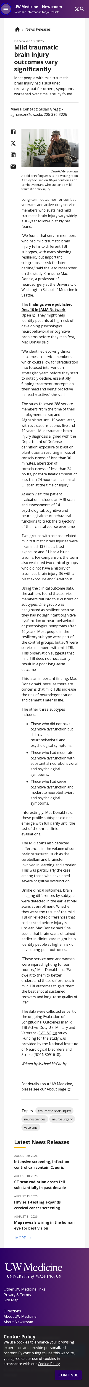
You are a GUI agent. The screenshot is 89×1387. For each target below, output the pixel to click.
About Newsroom (18, 1321)
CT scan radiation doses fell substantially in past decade (40, 1184)
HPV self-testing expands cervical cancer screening (37, 1205)
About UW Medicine (20, 1316)
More (23, 1238)
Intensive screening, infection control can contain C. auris (41, 1164)
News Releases (38, 29)
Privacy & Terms (17, 1294)
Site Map (11, 1300)
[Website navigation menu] (6, 9)
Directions (12, 1311)
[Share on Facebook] (13, 132)
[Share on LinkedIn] (13, 155)
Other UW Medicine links (24, 1289)
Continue (68, 1375)
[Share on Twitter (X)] (13, 143)
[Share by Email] (13, 167)
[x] (77, 9)
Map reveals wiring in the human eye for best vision (44, 1225)
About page (56, 1089)
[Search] (82, 9)
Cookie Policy (49, 1363)
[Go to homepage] (17, 29)
